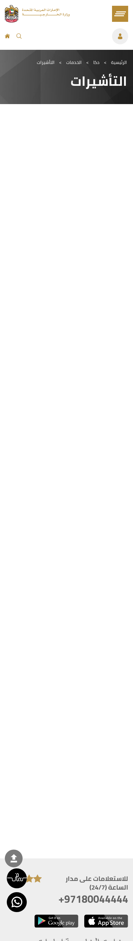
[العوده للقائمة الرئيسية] (37, 20)
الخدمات (74, 62)
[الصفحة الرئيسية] (7, 36)
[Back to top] (14, 858)
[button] (17, 878)
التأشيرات (46, 62)
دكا (96, 62)
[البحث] (19, 36)
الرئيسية (119, 62)
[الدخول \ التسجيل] (78, 36)
